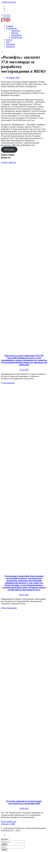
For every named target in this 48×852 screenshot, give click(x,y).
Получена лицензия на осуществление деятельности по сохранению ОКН (24, 802)
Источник (9, 149)
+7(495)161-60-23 (8, 2)
